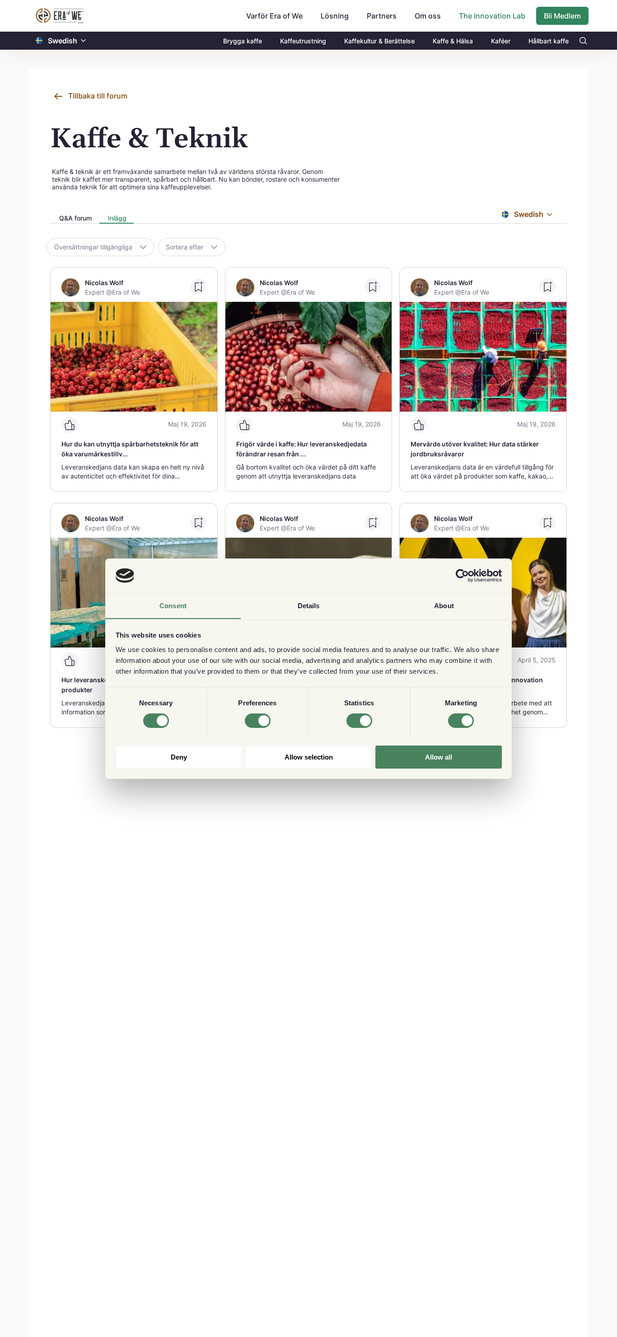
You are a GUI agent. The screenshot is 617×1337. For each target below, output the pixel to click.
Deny (179, 756)
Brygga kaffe (242, 41)
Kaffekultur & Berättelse (379, 41)
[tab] (74, 218)
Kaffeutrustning (303, 41)
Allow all (438, 756)
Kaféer (500, 41)
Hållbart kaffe (548, 41)
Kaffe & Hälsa (453, 41)
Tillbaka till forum (97, 95)
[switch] (258, 720)
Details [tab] (309, 605)
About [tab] (444, 605)
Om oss (428, 15)
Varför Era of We (274, 15)
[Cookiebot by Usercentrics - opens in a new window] (462, 575)
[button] (83, 41)
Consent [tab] (173, 605)
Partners (382, 15)
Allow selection (309, 756)
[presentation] (74, 219)
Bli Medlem (562, 15)
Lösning (335, 15)
